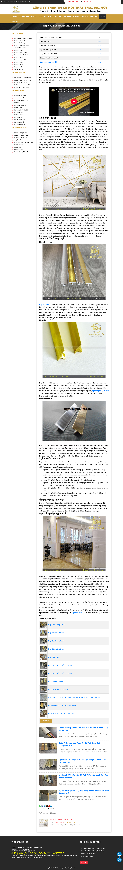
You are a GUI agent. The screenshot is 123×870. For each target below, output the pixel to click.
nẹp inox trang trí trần (20, 60)
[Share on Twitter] (44, 806)
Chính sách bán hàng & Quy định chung (93, 848)
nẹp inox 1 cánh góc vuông (21, 45)
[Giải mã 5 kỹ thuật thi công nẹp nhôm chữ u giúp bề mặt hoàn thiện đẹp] (43, 697)
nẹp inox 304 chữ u (19, 40)
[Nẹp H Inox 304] (43, 657)
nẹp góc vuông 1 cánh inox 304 (23, 80)
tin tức (102, 17)
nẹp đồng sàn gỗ (19, 145)
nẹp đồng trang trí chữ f (21, 152)
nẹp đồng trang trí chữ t (21, 132)
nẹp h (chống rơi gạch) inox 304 (23, 77)
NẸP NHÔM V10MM (55, 681)
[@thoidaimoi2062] (86, 862)
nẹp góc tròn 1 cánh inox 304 (22, 85)
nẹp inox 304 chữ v (19, 62)
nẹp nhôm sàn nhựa (19, 124)
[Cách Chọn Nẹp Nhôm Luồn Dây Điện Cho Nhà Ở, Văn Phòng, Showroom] (48, 732)
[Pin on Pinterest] (49, 806)
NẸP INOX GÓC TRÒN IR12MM (60, 665)
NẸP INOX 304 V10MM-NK (58, 689)
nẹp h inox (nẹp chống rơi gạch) (23, 38)
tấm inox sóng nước (20, 48)
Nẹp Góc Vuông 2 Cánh (56, 625)
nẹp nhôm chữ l (18, 112)
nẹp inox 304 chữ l (19, 57)
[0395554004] (119, 859)
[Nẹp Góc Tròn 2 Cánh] (43, 633)
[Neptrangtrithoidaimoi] (82, 862)
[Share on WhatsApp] (40, 806)
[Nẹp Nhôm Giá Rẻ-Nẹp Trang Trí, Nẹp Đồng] (16, 9)
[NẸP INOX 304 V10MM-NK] (43, 689)
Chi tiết (99, 41)
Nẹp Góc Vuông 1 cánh (56, 649)
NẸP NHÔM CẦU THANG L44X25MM (62, 706)
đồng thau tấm (18, 149)
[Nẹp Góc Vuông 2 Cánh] (43, 625)
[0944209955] (119, 854)
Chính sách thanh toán (88, 854)
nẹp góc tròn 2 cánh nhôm (21, 87)
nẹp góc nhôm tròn (19, 119)
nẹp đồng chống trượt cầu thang (23, 142)
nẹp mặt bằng (18, 107)
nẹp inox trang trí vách (20, 52)
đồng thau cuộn (18, 140)
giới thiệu (25, 17)
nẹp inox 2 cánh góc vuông (21, 55)
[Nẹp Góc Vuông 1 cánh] (43, 649)
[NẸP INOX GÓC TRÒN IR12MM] (43, 665)
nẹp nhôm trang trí (72, 17)
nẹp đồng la (17, 147)
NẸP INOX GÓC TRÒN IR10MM (60, 673)
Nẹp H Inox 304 (54, 657)
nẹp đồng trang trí (89, 17)
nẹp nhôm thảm (18, 117)
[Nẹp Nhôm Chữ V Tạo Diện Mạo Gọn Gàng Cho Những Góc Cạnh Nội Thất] (48, 764)
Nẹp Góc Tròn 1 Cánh (56, 641)
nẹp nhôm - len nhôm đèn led (22, 100)
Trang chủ (16, 17)
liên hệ (14, 21)
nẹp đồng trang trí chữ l (21, 135)
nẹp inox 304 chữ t (19, 50)
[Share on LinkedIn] (51, 806)
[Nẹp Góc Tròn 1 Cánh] (43, 641)
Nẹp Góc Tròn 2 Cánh (56, 633)
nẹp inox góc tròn (19, 64)
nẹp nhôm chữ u (18, 115)
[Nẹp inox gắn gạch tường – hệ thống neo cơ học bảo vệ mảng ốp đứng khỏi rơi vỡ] (48, 795)
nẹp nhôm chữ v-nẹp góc (21, 110)
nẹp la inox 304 (18, 67)
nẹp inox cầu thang (19, 43)
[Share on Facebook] (42, 806)
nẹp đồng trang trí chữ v (21, 137)
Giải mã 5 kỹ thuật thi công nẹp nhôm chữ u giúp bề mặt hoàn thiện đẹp (74, 697)
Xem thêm (46, 721)
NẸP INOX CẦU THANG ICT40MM (61, 714)
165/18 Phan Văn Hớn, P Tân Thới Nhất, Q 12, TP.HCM (18, 2)
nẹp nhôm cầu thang (20, 95)
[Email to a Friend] (47, 806)
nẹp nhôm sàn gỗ (19, 122)
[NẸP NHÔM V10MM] (43, 681)
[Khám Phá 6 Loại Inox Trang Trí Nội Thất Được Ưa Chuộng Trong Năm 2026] (48, 748)
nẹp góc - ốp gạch (55, 17)
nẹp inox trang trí (38, 17)
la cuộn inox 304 (18, 69)
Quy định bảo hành (87, 856)
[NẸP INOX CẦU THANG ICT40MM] (43, 714)
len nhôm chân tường (20, 98)
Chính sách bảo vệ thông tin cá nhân (92, 851)
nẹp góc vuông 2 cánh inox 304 (23, 82)
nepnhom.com (77, 613)
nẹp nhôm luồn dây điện (21, 105)
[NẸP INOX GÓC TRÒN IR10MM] (43, 673)
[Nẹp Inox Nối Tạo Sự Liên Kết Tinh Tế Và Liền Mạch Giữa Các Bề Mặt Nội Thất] (48, 780)
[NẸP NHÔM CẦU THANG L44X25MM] (43, 705)
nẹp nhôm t (17, 102)
